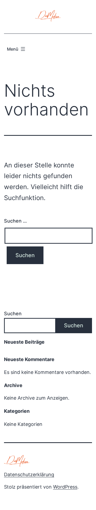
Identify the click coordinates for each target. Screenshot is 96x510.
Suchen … (15, 221)
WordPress (65, 487)
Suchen (13, 313)
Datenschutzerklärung (29, 474)
